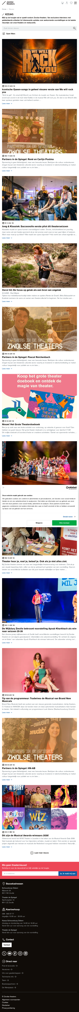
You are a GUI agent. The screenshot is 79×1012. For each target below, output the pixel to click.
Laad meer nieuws (41, 853)
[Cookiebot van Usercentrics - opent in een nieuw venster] (68, 488)
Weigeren (39, 523)
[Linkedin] (25, 953)
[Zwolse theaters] (11, 3)
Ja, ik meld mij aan (67, 873)
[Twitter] (4, 953)
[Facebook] (15, 953)
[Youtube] (9, 953)
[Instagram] (20, 953)
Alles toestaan (64, 523)
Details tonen (68, 517)
